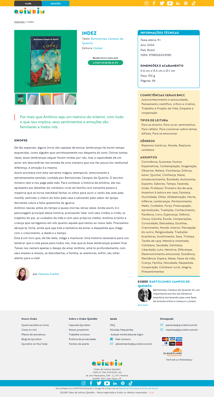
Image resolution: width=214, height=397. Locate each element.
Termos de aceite (79, 343)
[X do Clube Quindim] (162, 3)
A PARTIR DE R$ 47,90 (105, 62)
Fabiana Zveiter (48, 274)
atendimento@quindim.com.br (133, 343)
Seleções (19, 21)
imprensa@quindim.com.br (182, 329)
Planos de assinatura (33, 334)
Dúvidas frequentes (121, 329)
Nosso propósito (79, 329)
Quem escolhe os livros (35, 325)
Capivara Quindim (79, 325)
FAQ (112, 325)
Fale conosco (123, 339)
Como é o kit (29, 329)
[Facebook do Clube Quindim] (154, 3)
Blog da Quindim (31, 339)
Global (97, 48)
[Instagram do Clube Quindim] (146, 3)
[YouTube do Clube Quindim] (170, 3)
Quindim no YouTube (34, 343)
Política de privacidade (82, 339)
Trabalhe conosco (79, 334)
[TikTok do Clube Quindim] (193, 3)
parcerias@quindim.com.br (181, 325)
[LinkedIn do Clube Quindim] (178, 3)
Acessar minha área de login (127, 334)
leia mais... (144, 304)
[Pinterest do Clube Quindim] (186, 3)
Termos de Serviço (150, 388)
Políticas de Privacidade (129, 388)
